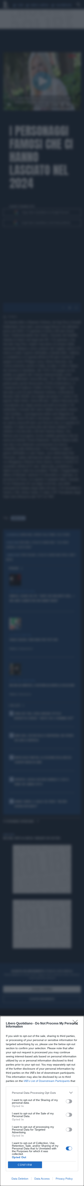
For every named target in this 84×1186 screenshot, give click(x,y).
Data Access (42, 1178)
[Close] (76, 1023)
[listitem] (42, 1093)
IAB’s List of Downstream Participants (47, 1080)
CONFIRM (25, 1164)
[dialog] (42, 1101)
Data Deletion (20, 1178)
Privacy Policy (64, 1178)
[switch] (69, 1101)
